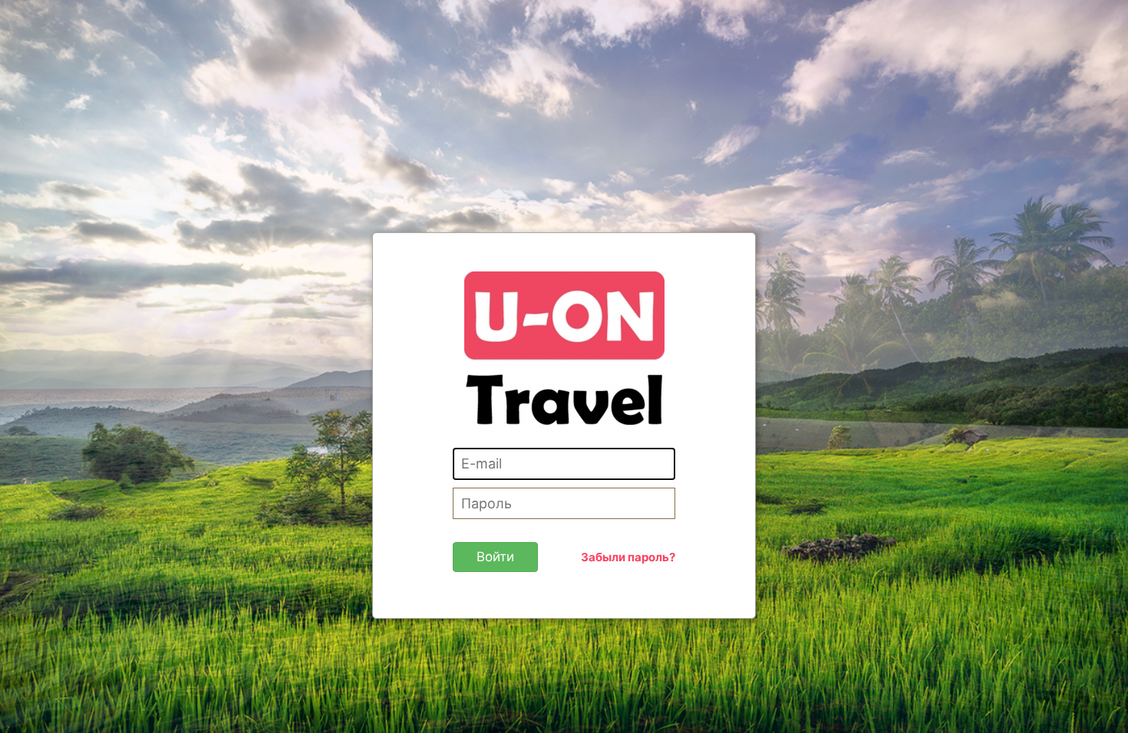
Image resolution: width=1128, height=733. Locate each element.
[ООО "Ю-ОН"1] (564, 346)
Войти (495, 556)
